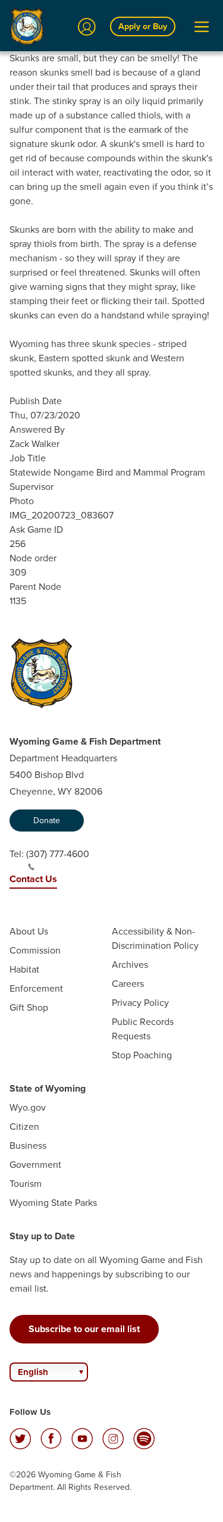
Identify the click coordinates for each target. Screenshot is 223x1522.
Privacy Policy (140, 1003)
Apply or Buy (142, 26)
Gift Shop (29, 1007)
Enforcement (36, 988)
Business (28, 1145)
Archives (130, 964)
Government (35, 1164)
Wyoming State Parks (53, 1203)
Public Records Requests (143, 1029)
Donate (46, 820)
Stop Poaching (142, 1055)
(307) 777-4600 (57, 854)
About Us (29, 931)
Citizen (24, 1126)
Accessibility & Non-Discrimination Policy (155, 938)
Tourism (26, 1183)
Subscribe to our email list (84, 1329)
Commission (35, 950)
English (33, 1372)
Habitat (24, 969)
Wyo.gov (28, 1107)
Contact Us (33, 879)
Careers (128, 983)
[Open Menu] (201, 27)
